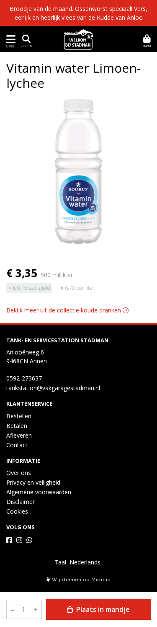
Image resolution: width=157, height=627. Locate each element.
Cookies (17, 511)
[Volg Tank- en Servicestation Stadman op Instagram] (19, 540)
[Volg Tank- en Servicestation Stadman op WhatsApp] (29, 540)
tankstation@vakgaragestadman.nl (53, 388)
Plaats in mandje (102, 609)
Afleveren (19, 435)
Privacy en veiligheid (33, 482)
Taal (60, 562)
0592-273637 (24, 378)
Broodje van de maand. (41, 9)
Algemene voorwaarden (38, 492)
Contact (17, 445)
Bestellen (18, 416)
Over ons (18, 473)
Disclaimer (20, 502)
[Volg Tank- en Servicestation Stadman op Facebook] (9, 540)
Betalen (16, 426)
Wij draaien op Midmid (80, 579)
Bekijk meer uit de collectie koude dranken (64, 310)
